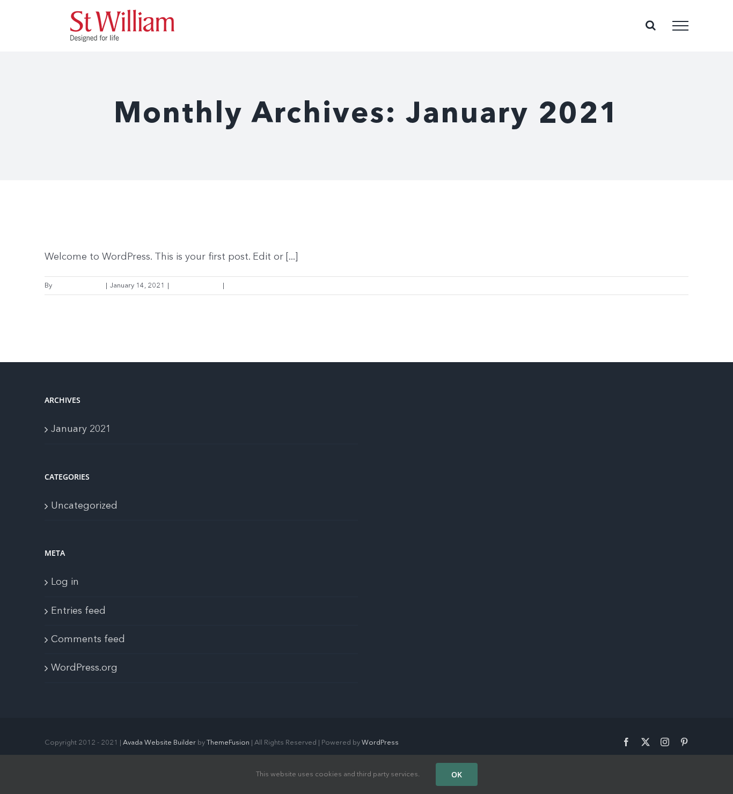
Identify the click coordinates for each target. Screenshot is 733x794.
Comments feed (88, 639)
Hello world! (89, 223)
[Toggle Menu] (680, 26)
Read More (670, 285)
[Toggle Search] (651, 25)
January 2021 (81, 429)
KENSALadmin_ (78, 285)
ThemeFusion (228, 742)
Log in (65, 582)
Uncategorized (196, 285)
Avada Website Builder (159, 742)
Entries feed (78, 611)
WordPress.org (84, 668)
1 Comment (246, 285)
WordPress (380, 742)
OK (456, 774)
